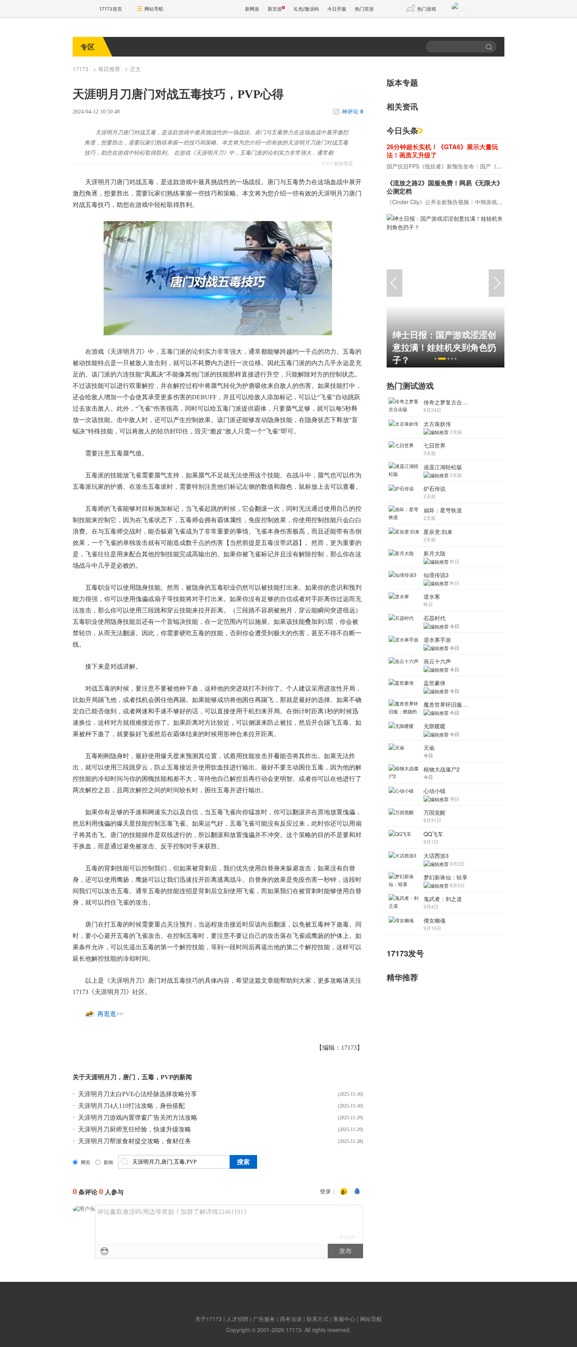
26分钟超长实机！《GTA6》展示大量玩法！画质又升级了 (442, 150)
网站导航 (153, 9)
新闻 (108, 1162)
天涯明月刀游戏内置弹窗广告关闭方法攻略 (137, 1117)
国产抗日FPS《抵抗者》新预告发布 (430, 166)
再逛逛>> (110, 1014)
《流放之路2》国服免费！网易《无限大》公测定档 (445, 187)
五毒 (148, 1077)
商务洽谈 (291, 1319)
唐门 (129, 1077)
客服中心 (344, 1319)
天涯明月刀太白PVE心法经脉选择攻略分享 (137, 1094)
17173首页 (110, 9)
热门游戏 (426, 9)
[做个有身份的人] (344, 1192)
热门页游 (364, 9)
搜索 (490, 47)
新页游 (275, 9)
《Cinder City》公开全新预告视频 (428, 202)
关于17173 (208, 1319)
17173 (80, 69)
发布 (345, 1251)
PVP (167, 1077)
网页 (85, 1162)
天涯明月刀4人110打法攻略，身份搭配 (131, 1105)
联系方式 (318, 1319)
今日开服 (336, 9)
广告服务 (264, 1319)
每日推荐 (109, 69)
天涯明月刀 (101, 1077)
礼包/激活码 (306, 9)
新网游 (252, 9)
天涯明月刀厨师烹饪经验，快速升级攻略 (134, 1129)
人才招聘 (237, 1319)
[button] (435, 359)
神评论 (352, 112)
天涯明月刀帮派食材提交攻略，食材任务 (134, 1141)
